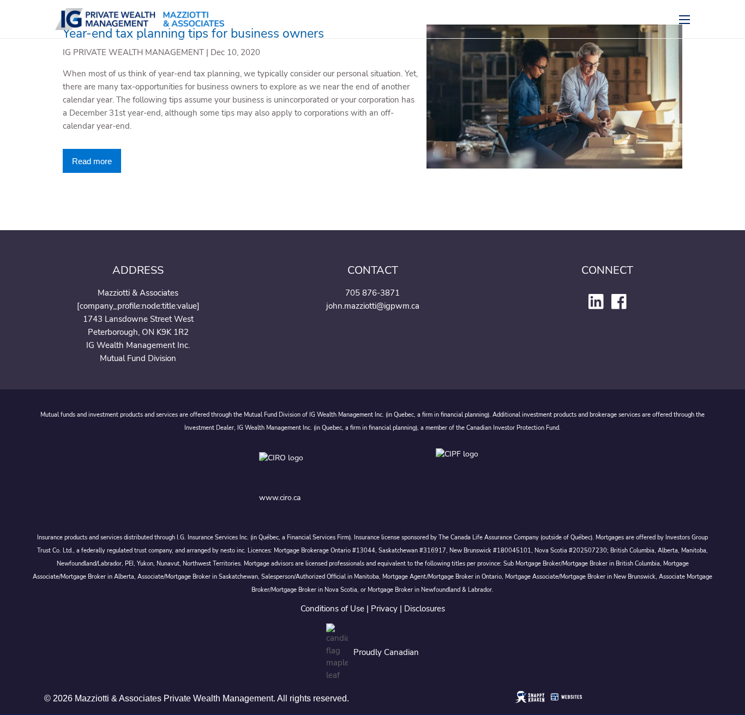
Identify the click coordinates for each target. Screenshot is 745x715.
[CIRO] (315, 466)
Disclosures (424, 608)
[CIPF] (460, 466)
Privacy (384, 608)
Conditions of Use (332, 608)
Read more (92, 161)
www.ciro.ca (280, 497)
